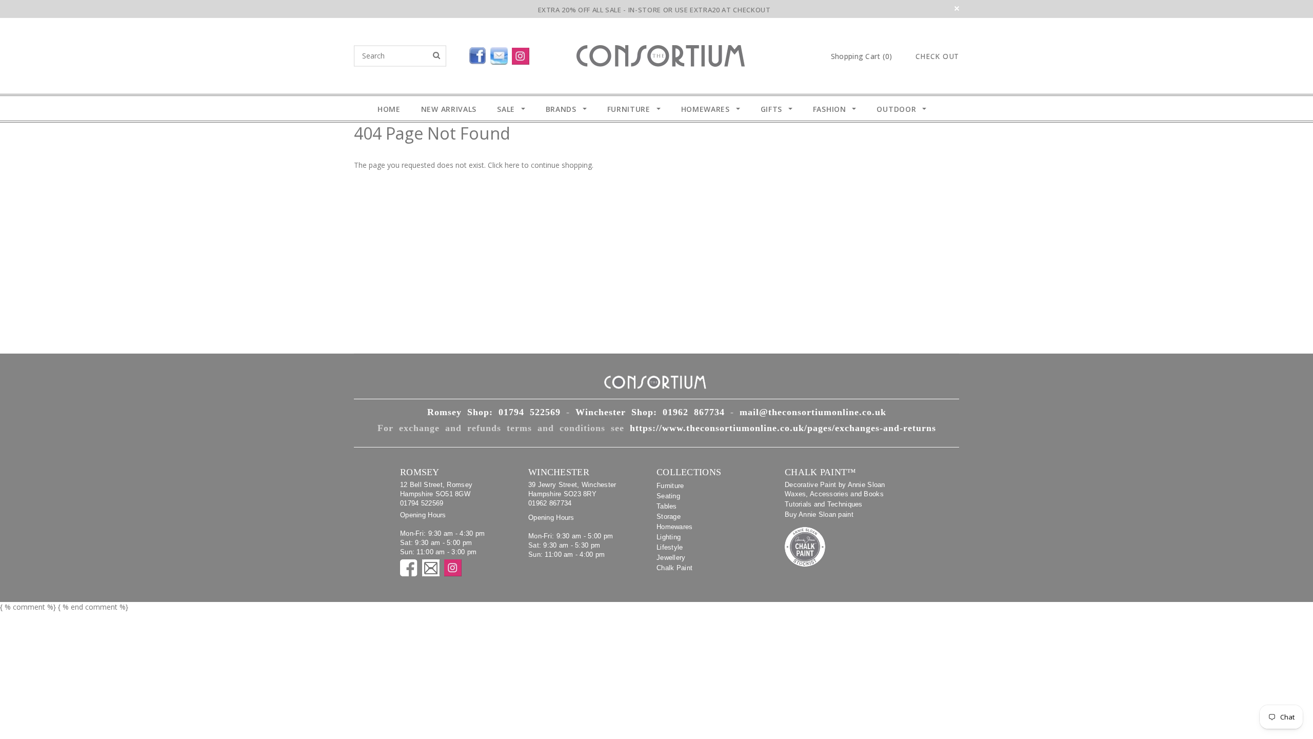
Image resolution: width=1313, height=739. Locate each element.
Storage (668, 516)
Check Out (937, 56)
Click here (505, 165)
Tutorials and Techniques (824, 504)
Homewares (674, 527)
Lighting (668, 537)
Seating (668, 496)
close (956, 8)
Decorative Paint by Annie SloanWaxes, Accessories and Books (835, 489)
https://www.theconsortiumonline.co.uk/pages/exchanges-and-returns (783, 428)
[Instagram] (522, 54)
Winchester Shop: (650, 412)
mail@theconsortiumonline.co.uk (813, 412)
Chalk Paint (674, 568)
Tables (666, 506)
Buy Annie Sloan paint (819, 514)
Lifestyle (669, 547)
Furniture (670, 486)
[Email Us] (501, 54)
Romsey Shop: (494, 412)
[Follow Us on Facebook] (453, 54)
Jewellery (671, 557)
